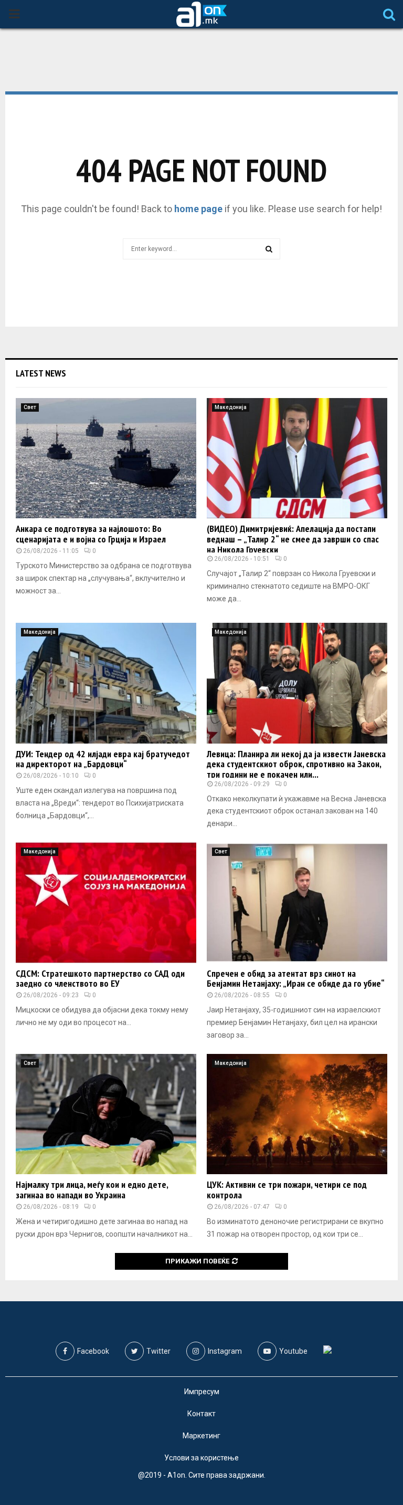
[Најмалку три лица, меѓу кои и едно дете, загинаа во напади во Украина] (106, 1114)
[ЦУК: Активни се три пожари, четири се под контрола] (297, 1114)
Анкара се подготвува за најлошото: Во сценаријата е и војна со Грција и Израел (91, 533)
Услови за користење (201, 1458)
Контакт (201, 1413)
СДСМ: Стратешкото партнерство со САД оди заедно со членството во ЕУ (100, 978)
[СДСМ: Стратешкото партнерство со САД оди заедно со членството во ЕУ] (106, 902)
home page (198, 208)
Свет (30, 407)
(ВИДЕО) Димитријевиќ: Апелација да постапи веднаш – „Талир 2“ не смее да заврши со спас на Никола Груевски (293, 539)
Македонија (231, 407)
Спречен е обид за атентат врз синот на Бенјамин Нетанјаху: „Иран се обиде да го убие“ (296, 978)
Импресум (201, 1391)
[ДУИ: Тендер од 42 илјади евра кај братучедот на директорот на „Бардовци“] (106, 683)
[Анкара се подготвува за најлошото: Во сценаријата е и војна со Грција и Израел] (106, 458)
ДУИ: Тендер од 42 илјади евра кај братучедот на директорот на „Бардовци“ (103, 759)
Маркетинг (201, 1435)
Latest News (41, 373)
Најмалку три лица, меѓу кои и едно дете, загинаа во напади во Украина (92, 1189)
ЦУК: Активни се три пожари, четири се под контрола (287, 1189)
